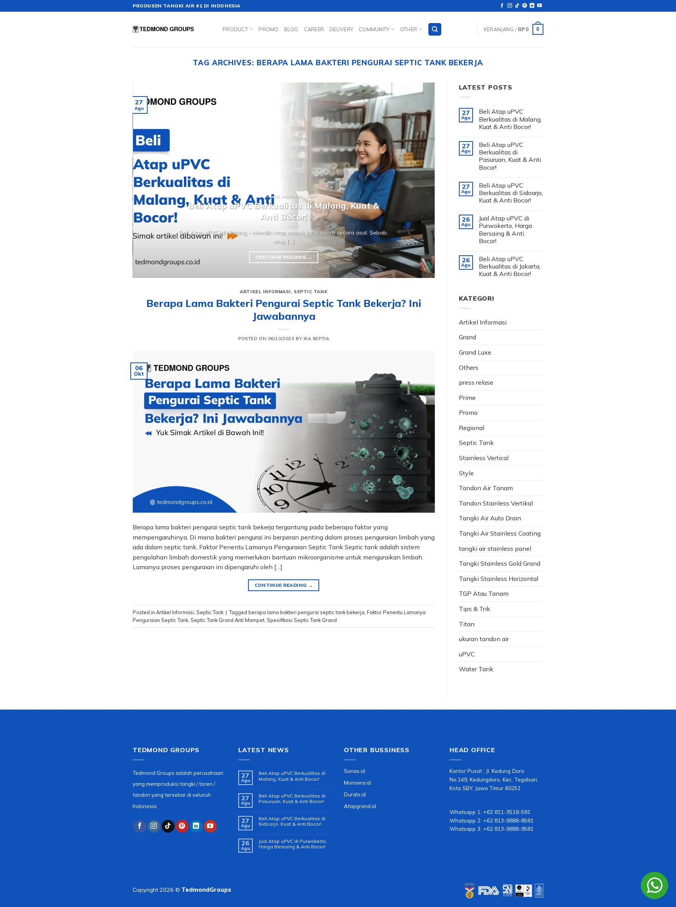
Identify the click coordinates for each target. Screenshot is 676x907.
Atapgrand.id (360, 806)
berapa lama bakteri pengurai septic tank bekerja (306, 612)
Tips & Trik (474, 609)
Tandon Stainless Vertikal (496, 503)
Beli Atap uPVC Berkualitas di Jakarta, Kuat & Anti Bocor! (510, 266)
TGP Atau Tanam (484, 593)
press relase (476, 382)
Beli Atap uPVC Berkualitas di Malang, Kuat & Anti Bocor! (510, 119)
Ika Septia (316, 338)
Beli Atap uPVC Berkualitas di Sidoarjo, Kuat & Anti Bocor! (511, 193)
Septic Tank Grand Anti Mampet (227, 620)
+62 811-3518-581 (506, 811)
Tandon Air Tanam (486, 488)
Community (374, 29)
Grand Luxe (475, 352)
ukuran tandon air (484, 639)
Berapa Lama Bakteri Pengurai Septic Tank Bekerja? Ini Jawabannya (283, 309)
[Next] (419, 180)
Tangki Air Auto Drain (490, 518)
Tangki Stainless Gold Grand (499, 563)
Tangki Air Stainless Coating (500, 533)
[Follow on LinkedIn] (532, 6)
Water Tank (476, 669)
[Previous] (149, 180)
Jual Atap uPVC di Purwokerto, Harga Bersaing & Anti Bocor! (505, 230)
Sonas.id (354, 770)
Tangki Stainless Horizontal (498, 579)
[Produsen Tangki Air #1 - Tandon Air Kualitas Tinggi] (172, 29)
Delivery (341, 29)
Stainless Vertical (484, 458)
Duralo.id (355, 794)
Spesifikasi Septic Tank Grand (302, 620)
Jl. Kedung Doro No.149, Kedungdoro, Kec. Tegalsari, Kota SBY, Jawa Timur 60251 (493, 779)
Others (468, 367)
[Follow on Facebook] (502, 6)
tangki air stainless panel (495, 548)
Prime (467, 398)
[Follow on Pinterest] (524, 6)
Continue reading (283, 257)
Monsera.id (357, 782)
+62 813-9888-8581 (508, 820)
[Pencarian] (434, 29)
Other (408, 29)
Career (314, 29)
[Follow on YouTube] (539, 6)
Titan (467, 624)
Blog (291, 29)
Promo (268, 29)
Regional (471, 428)
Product (235, 29)
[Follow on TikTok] (517, 6)
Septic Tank (310, 291)
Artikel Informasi (265, 291)
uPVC (467, 654)
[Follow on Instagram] (509, 6)
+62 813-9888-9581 (508, 828)
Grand (467, 337)
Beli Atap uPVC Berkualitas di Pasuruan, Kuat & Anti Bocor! (510, 156)
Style (466, 473)
